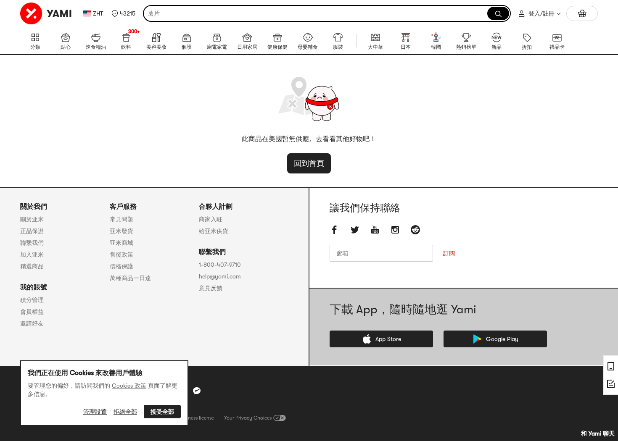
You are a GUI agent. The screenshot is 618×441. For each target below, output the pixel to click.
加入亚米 (32, 254)
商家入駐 (210, 219)
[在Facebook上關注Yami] (335, 230)
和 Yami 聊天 (598, 433)
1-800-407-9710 (220, 264)
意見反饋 (210, 288)
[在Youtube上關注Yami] (375, 230)
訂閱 (449, 253)
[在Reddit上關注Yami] (415, 230)
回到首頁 (309, 163)
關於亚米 (32, 219)
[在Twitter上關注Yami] (355, 230)
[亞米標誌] (46, 13)
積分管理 (32, 300)
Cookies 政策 (129, 385)
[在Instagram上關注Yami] (395, 230)
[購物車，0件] (582, 13)
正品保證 (32, 231)
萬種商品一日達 (130, 278)
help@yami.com (220, 276)
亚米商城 (121, 242)
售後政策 (121, 254)
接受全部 (162, 411)
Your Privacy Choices (248, 418)
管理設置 (95, 411)
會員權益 (32, 311)
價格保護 (121, 266)
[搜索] (498, 13)
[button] (123, 13)
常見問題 (121, 219)
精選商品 (32, 266)
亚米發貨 (121, 231)
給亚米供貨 (213, 231)
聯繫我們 (32, 242)
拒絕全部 (125, 411)
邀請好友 (32, 323)
